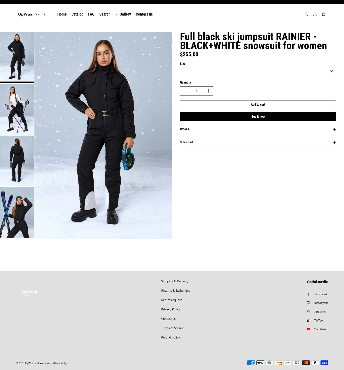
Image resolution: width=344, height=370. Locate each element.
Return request (171, 300)
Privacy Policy (170, 309)
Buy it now (258, 116)
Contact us (168, 319)
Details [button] (184, 129)
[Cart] (323, 14)
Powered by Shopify (56, 363)
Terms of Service (172, 328)
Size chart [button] (186, 142)
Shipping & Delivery (174, 281)
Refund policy (170, 337)
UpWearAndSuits (34, 363)
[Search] (306, 14)
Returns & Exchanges (175, 290)
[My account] (315, 14)
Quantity (185, 82)
